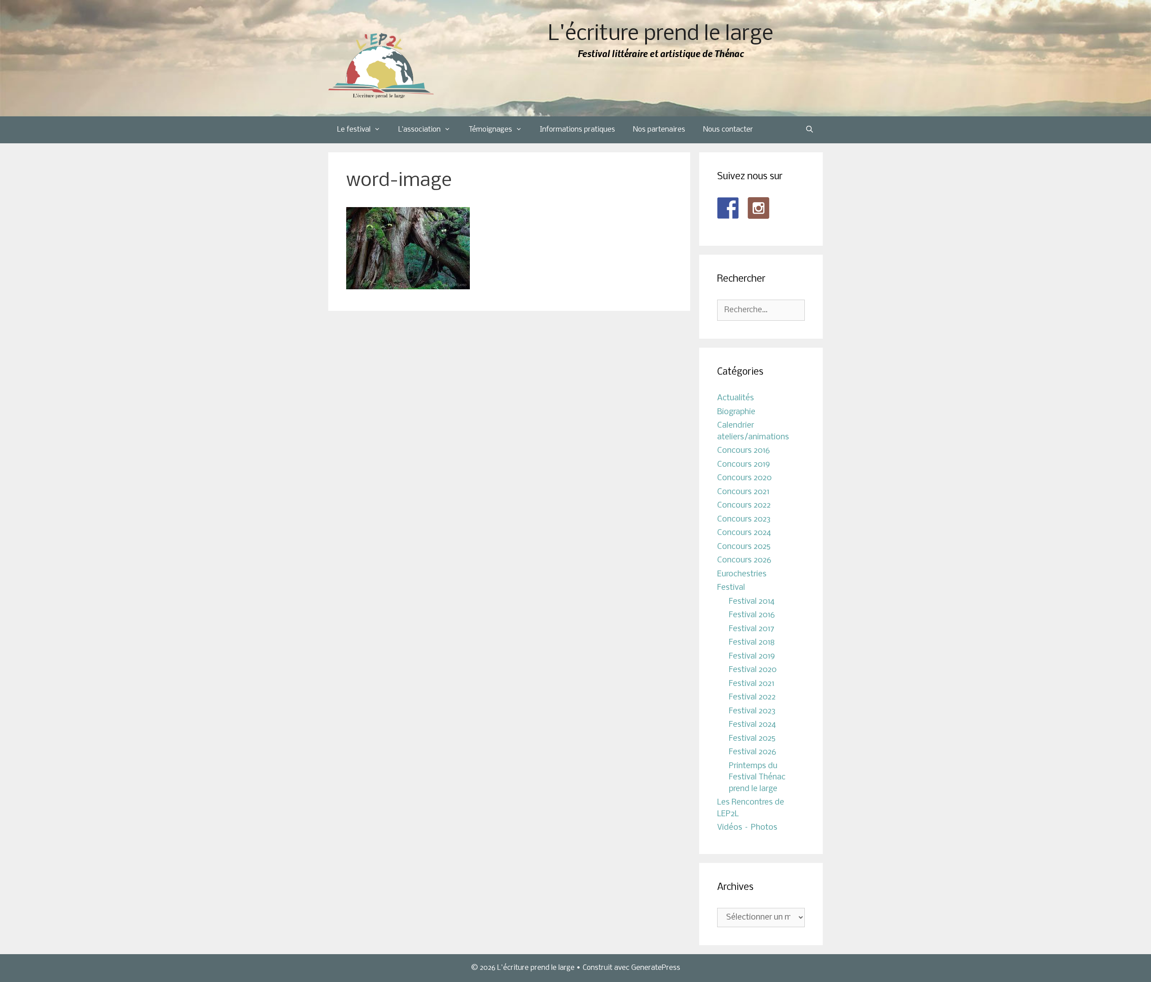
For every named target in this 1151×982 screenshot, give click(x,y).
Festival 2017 (751, 629)
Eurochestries (742, 574)
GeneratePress (655, 968)
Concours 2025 (744, 547)
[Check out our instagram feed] (758, 208)
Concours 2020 (744, 478)
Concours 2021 (743, 492)
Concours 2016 (743, 451)
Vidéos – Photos (747, 827)
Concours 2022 (744, 505)
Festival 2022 (752, 697)
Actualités (735, 398)
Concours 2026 (744, 560)
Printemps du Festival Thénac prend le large (757, 777)
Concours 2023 (744, 519)
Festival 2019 (752, 656)
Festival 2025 (752, 738)
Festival (731, 588)
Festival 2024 (752, 725)
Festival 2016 (752, 615)
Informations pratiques (577, 129)
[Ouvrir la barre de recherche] (809, 129)
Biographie (736, 412)
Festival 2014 (752, 601)
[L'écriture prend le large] (381, 66)
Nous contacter (728, 129)
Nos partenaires (659, 129)
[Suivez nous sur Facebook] (728, 208)
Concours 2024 (744, 533)
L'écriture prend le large (660, 34)
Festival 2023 (752, 711)
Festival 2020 (752, 670)
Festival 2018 (752, 642)
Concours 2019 (743, 464)
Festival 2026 (752, 752)
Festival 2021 (751, 684)
